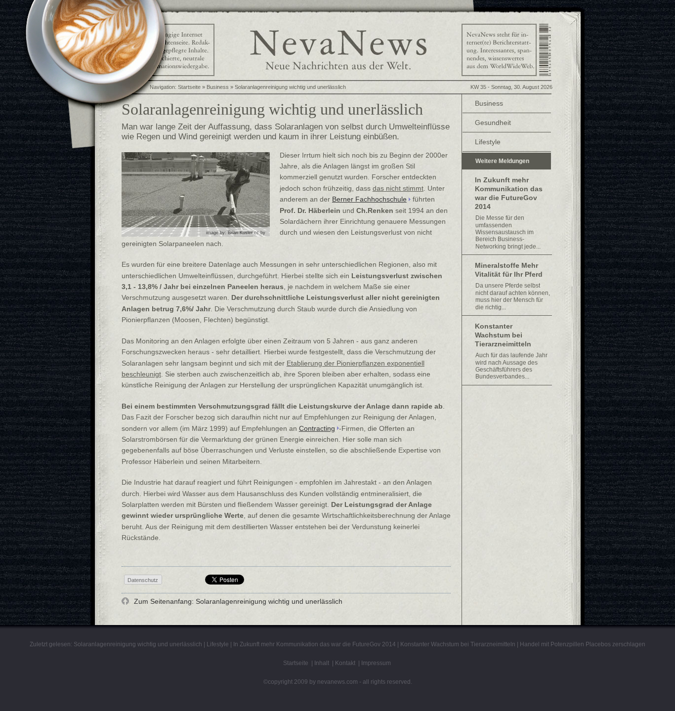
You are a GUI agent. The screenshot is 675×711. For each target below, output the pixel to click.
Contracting (317, 428)
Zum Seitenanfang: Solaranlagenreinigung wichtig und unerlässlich (237, 601)
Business (489, 103)
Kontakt (345, 663)
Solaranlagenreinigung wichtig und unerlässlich (290, 87)
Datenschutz (142, 580)
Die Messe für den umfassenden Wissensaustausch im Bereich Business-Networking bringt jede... (508, 232)
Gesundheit (493, 122)
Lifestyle (488, 142)
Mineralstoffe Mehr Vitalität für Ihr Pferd (509, 269)
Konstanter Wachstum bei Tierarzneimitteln (503, 335)
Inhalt (321, 663)
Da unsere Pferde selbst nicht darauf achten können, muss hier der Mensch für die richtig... (512, 296)
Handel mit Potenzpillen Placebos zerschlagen (582, 644)
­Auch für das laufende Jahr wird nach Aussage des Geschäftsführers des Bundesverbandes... (511, 366)
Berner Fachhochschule (369, 199)
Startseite (189, 87)
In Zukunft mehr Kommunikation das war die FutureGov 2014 (509, 193)
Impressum (376, 663)
